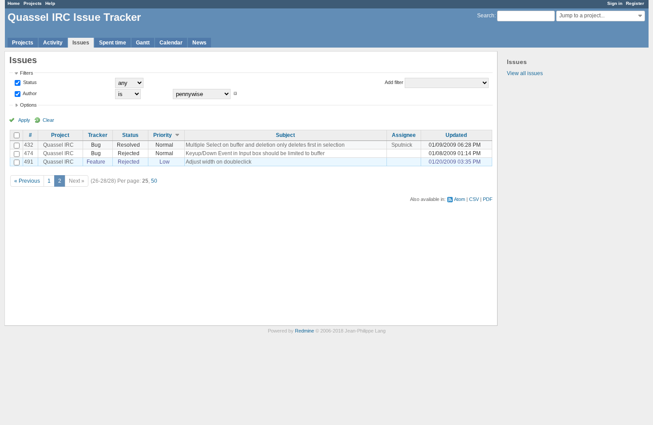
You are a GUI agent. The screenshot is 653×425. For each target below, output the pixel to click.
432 (28, 145)
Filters (26, 73)
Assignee (404, 135)
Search (485, 15)
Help (50, 3)
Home (14, 3)
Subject (285, 135)
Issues (80, 43)
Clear (48, 120)
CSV (474, 199)
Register (635, 3)
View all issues (525, 73)
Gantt (143, 43)
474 (28, 153)
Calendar (171, 43)
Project (60, 135)
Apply (24, 120)
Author (29, 93)
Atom (459, 199)
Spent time (112, 43)
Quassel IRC (58, 145)
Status (29, 82)
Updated (456, 135)
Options (28, 105)
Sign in (614, 3)
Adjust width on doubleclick (218, 162)
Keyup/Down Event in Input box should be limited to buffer (255, 153)
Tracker (98, 135)
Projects (33, 3)
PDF (488, 199)
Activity (53, 43)
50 (154, 181)
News (199, 43)
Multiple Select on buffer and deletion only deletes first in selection (265, 145)
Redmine (304, 330)
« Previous (27, 181)
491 (28, 162)
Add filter (394, 82)
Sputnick (401, 145)
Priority (162, 135)
